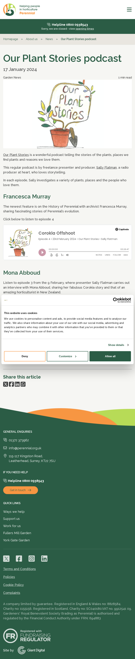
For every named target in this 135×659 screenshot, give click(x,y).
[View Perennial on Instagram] (31, 558)
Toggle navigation (129, 9)
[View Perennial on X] (6, 558)
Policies (9, 577)
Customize (65, 356)
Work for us (12, 526)
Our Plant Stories (16, 155)
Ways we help (14, 511)
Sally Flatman (106, 167)
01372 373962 (19, 440)
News (49, 39)
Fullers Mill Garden (17, 533)
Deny (25, 356)
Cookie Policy (13, 585)
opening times (85, 28)
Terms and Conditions (19, 569)
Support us (11, 519)
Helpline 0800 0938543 (70, 24)
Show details (116, 344)
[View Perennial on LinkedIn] (44, 558)
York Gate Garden (16, 540)
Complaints (11, 593)
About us (32, 39)
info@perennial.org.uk (25, 448)
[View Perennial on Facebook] (19, 558)
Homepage (10, 39)
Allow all (110, 356)
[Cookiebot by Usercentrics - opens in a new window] (115, 300)
